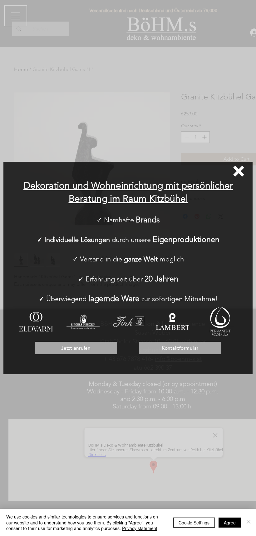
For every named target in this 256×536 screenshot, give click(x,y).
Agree (230, 522)
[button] (238, 171)
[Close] (248, 522)
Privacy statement (139, 528)
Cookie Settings (194, 522)
